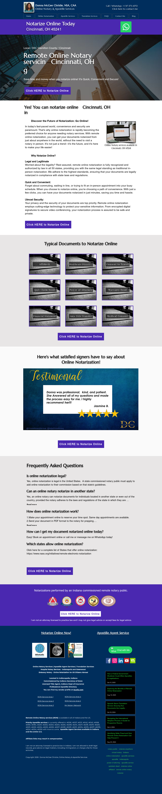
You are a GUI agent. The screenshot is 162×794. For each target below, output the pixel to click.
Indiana (126, 752)
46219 (91, 725)
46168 (96, 722)
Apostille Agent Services (64, 667)
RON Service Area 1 (45, 697)
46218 (85, 725)
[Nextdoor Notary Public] (132, 660)
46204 (57, 725)
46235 (86, 727)
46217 (80, 725)
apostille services (127, 756)
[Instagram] (114, 660)
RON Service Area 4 (73, 697)
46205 (63, 725)
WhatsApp (117, 5)
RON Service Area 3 (46, 705)
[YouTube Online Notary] (126, 660)
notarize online (126, 766)
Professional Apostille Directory (63, 687)
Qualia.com (78, 690)
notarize (120, 773)
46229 (68, 727)
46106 (69, 722)
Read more (32, 504)
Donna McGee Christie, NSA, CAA (55, 5)
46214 (74, 725)
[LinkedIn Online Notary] (120, 660)
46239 (97, 727)
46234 (80, 727)
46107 (74, 722)
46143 (90, 722)
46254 (33, 729)
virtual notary (117, 752)
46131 (80, 722)
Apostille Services (64, 8)
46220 (97, 725)
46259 (39, 729)
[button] (80, 399)
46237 (91, 727)
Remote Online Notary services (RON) (42, 718)
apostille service (128, 763)
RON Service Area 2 (46, 701)
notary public (112, 749)
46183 (28, 725)
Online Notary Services (43, 667)
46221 (28, 727)
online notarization (113, 756)
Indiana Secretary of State (71, 681)
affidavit (112, 769)
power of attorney (113, 763)
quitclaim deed (114, 766)
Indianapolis (124, 759)
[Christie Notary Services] (108, 660)
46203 (51, 725)
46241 (28, 729)
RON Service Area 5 (73, 701)
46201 (39, 725)
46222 (33, 727)
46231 (74, 727)
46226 (51, 727)
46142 (85, 722)
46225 (45, 727)
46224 (39, 727)
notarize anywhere (126, 749)
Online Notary (43, 8)
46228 (62, 727)
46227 (57, 727)
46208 (69, 725)
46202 (45, 725)
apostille (115, 759)
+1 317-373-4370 (130, 5)
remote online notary (124, 769)
